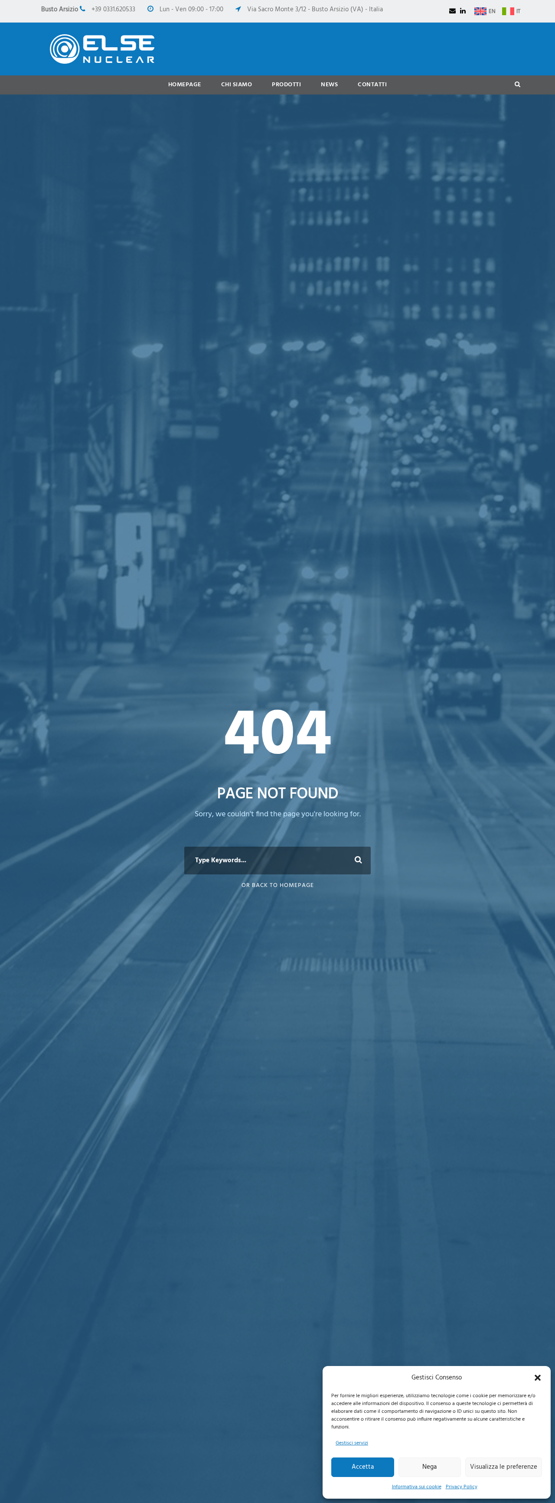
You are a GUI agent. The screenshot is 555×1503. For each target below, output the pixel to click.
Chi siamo (236, 85)
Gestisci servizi (352, 1443)
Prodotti (286, 85)
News (329, 85)
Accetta (363, 1467)
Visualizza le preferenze (503, 1467)
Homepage (184, 85)
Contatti (372, 85)
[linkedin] (463, 11)
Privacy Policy (461, 1487)
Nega (429, 1467)
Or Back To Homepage (278, 885)
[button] (537, 1377)
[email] (452, 11)
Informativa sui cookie (416, 1487)
